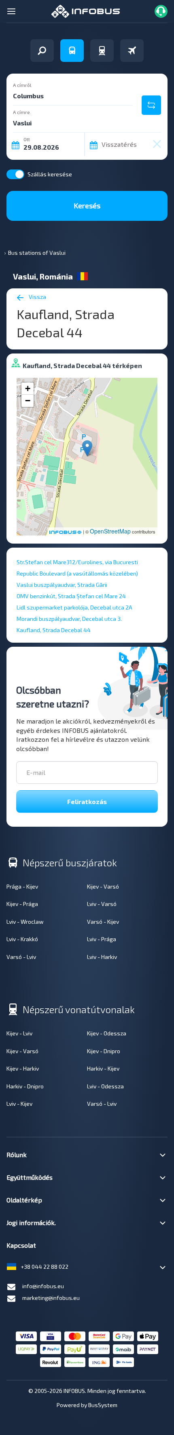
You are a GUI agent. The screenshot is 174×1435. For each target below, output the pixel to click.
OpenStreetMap (110, 531)
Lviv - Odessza (105, 1086)
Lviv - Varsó (102, 903)
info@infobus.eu (43, 1286)
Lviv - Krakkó (22, 939)
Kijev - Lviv (19, 1033)
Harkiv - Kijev (103, 1068)
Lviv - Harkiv (102, 956)
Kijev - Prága (22, 903)
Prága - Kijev (22, 886)
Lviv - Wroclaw (25, 921)
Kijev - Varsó (103, 886)
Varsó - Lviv (21, 956)
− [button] (27, 401)
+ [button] (27, 388)
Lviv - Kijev (19, 1103)
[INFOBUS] (85, 10)
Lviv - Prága (101, 939)
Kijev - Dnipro (103, 1051)
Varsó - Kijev (103, 921)
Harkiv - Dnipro (25, 1086)
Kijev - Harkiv (22, 1068)
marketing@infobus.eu (51, 1297)
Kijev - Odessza (106, 1033)
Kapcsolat (21, 1245)
